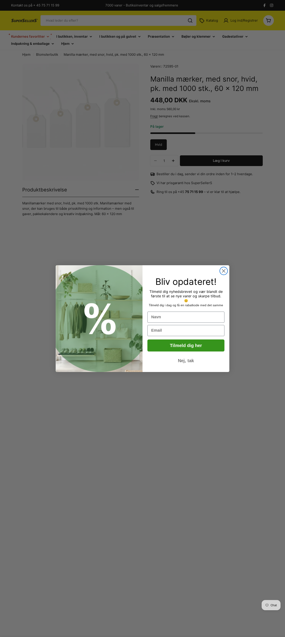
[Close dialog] (224, 271)
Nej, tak (186, 360)
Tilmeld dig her (186, 345)
